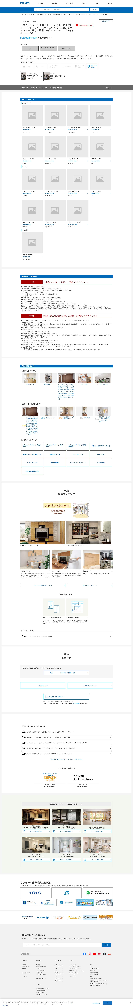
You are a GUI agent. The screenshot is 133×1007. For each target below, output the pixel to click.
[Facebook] (84, 955)
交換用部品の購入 (73, 972)
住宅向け (39, 968)
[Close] (130, 1002)
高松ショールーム (59, 978)
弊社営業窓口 (76, 703)
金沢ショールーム (59, 968)
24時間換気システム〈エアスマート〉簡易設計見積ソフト (98, 981)
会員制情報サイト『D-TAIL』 (42, 988)
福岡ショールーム (59, 980)
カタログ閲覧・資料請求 (74, 966)
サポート (71, 960)
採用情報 (24, 968)
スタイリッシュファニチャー (48, 48)
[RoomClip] (109, 955)
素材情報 (38, 964)
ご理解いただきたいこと (90, 685)
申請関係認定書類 (94, 972)
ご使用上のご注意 (43, 685)
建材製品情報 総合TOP (41, 966)
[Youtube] (94, 955)
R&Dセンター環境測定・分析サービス (98, 983)
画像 (91, 964)
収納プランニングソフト (90, 585)
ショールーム (58, 960)
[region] (66, 1003)
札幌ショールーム (59, 964)
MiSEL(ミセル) (66, 48)
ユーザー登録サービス (41, 990)
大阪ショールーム (59, 974)
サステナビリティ (26, 966)
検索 (94, 10)
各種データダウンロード (74, 968)
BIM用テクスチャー (94, 968)
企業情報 (24, 964)
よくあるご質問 (72, 964)
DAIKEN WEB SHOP (40, 978)
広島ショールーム (59, 976)
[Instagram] (89, 955)
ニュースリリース (26, 972)
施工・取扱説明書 (94, 974)
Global (25, 976)
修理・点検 (71, 974)
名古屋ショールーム (59, 972)
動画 (91, 976)
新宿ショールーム (59, 970)
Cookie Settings (96, 1003)
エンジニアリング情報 (41, 974)
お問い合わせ (72, 976)
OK (107, 1003)
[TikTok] (104, 955)
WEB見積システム (40, 992)
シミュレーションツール (95, 978)
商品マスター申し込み (95, 985)
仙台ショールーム (59, 966)
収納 (30, 48)
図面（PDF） (93, 970)
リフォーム (39, 972)
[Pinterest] (99, 955)
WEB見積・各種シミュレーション (77, 970)
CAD (91, 966)
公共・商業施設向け (41, 970)
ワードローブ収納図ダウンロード (43, 585)
